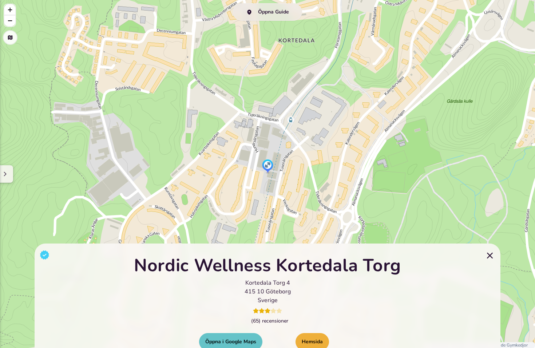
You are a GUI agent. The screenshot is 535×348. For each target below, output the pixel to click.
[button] (268, 166)
